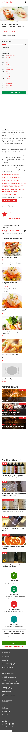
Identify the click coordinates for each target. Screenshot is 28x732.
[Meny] (25, 2)
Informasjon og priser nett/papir (9, 677)
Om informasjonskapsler (7, 667)
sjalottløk (8, 78)
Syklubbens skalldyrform (8, 378)
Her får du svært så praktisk (8, 177)
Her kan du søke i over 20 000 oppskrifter (11, 180)
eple (7, 74)
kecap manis (9, 85)
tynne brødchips (9, 69)
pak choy (8, 71)
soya (7, 87)
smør (7, 81)
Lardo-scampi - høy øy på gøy (10, 257)
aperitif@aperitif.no (6, 687)
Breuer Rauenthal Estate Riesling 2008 (11, 230)
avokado (8, 57)
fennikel (8, 73)
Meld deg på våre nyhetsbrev (8, 695)
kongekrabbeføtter (10, 55)
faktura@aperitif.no (6, 711)
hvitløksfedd (9, 83)
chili (7, 67)
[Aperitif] (7, 2)
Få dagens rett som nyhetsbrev (9, 194)
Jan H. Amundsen (6, 656)
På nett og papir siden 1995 (8, 673)
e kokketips (18, 177)
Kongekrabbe (14, 31)
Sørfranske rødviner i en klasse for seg (12, 511)
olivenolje (8, 64)
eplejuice (8, 76)
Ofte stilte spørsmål (6, 691)
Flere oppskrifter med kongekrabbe (10, 174)
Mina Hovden (5, 660)
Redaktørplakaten (15, 664)
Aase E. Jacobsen (6, 652)
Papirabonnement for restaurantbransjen (11, 681)
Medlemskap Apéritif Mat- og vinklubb (10, 683)
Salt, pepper (9, 66)
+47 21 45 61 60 (8, 688)
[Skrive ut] (13, 206)
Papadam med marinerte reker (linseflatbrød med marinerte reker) (10, 356)
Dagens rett (7, 31)
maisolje (8, 60)
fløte (7, 80)
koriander (8, 59)
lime (7, 62)
